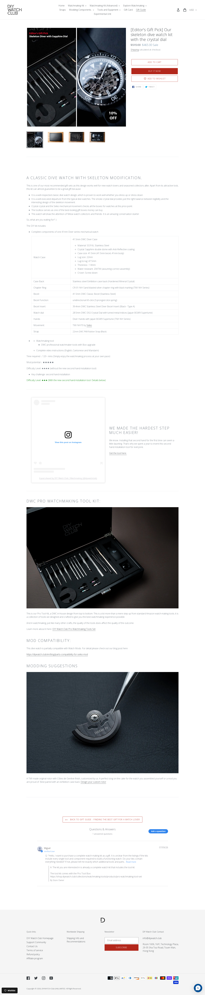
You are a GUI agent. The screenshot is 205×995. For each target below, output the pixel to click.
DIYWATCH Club (48, 988)
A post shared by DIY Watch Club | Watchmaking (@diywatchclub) (68, 478)
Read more (131, 862)
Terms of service (34, 950)
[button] (198, 988)
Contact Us (32, 946)
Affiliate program (34, 958)
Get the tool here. (118, 453)
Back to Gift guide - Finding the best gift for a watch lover (104, 819)
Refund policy (33, 954)
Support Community (36, 942)
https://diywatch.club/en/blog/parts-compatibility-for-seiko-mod (57, 654)
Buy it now (154, 71)
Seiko (89, 325)
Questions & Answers (102, 829)
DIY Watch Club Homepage (39, 938)
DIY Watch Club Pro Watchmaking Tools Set (74, 629)
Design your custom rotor (93, 781)
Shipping (135, 49)
